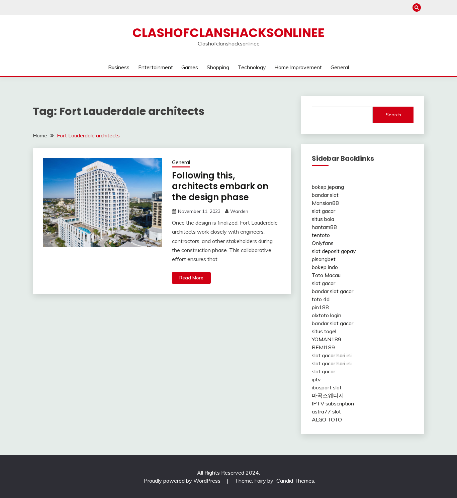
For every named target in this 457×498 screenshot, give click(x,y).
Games (189, 67)
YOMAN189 (326, 339)
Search (393, 115)
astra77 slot (326, 411)
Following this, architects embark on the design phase (220, 186)
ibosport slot (327, 387)
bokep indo (325, 267)
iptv (316, 379)
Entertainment (155, 67)
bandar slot (325, 195)
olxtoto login (326, 315)
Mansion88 (325, 203)
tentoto (321, 235)
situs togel (324, 331)
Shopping (218, 67)
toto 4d (321, 299)
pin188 (320, 307)
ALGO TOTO (327, 419)
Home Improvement (298, 67)
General (340, 67)
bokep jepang (328, 186)
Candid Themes (295, 480)
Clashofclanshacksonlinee (228, 32)
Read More (191, 278)
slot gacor (323, 211)
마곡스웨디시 (328, 395)
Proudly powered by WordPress (183, 480)
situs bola (323, 219)
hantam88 (324, 227)
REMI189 (323, 347)
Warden (239, 211)
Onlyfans (323, 243)
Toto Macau (326, 275)
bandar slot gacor (332, 291)
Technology (252, 67)
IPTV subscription (333, 403)
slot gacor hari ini (332, 355)
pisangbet (324, 259)
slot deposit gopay (334, 251)
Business (118, 67)
